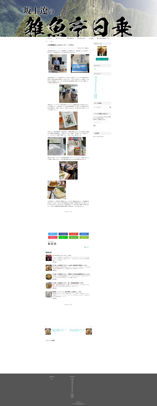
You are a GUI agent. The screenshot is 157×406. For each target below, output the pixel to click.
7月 (95, 85)
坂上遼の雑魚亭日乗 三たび (80, 403)
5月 (95, 87)
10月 (96, 81)
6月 (95, 86)
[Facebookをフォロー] (49, 244)
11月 (96, 79)
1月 (95, 91)
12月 (96, 78)
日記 (88, 48)
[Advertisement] (58, 221)
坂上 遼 (87, 247)
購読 (94, 125)
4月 (95, 89)
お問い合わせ (78, 401)
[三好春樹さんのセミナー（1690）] (84, 234)
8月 (95, 83)
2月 (95, 90)
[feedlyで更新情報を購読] (52, 244)
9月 (95, 82)
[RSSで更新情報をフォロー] (55, 244)
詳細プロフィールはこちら (102, 59)
